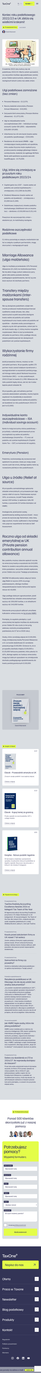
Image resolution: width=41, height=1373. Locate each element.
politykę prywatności (20, 1225)
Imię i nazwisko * (8, 1165)
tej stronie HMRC (29, 613)
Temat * (6, 1201)
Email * (6, 1183)
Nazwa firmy (7, 1175)
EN (21, 3)
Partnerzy (5, 1348)
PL (18, 3)
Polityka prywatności (9, 1344)
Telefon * (6, 1193)
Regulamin (6, 1339)
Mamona (5, 1352)
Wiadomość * (7, 1210)
